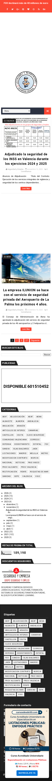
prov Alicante (10, 467)
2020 (6, 537)
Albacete (7, 421)
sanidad (6, 476)
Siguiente (35, 340)
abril (8, 529)
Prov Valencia (28, 467)
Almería (20, 421)
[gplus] (18, 9)
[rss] (39, 9)
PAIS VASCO (34, 463)
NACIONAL (7, 463)
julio (8, 523)
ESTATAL (37, 444)
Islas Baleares (21, 449)
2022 (6, 531)
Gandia (6, 449)
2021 (6, 534)
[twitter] (12, 9)
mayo (9, 526)
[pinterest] (23, 9)
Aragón (21, 426)
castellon (8, 435)
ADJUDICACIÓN (17, 417)
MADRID (23, 453)
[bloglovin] (28, 9)
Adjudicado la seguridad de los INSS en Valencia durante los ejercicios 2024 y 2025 (26, 159)
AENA (8, 257)
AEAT (30, 417)
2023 (6, 501)
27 (27, 340)
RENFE (24, 472)
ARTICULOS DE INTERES (13, 430)
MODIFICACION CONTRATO (15, 458)
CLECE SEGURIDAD (35, 435)
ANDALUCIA (33, 421)
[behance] (44, 9)
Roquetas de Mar (39, 472)
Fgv (47, 444)
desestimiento (22, 444)
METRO (44, 453)
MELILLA (34, 453)
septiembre (11, 520)
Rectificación (9, 472)
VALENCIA (10, 121)
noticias (20, 463)
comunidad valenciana (14, 440)
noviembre (11, 507)
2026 (6, 493)
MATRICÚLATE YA (27, 773)
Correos (35, 440)
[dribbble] (33, 9)
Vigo (37, 476)
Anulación (8, 426)
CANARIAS (33, 430)
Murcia (34, 458)
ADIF (4, 417)
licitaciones (9, 453)
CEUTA (20, 435)
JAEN (34, 449)
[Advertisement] (26, 41)
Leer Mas (26, 189)
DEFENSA (6, 444)
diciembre (11, 504)
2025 (6, 496)
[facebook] (7, 9)
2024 (6, 499)
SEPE (16, 476)
